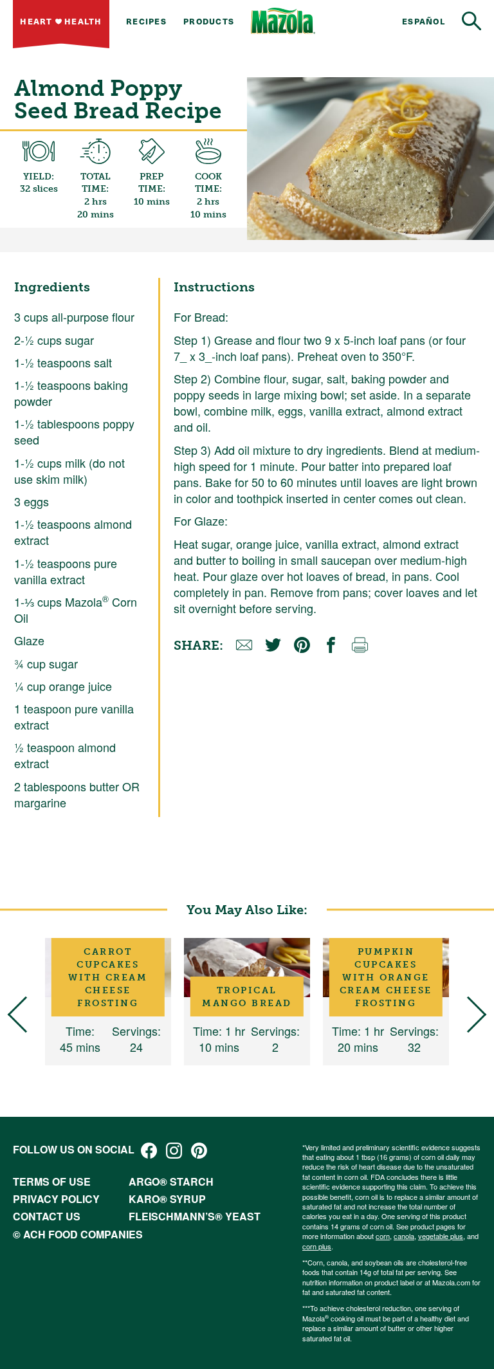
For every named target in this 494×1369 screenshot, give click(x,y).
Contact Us (46, 1216)
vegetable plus (440, 1236)
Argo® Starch (171, 1181)
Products (208, 21)
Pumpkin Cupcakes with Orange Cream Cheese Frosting (386, 977)
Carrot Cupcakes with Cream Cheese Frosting (107, 977)
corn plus (316, 1246)
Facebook (149, 1151)
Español (423, 21)
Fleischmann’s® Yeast (195, 1216)
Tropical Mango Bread (247, 996)
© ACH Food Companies (78, 1234)
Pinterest (199, 1151)
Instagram (174, 1151)
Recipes (146, 21)
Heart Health (61, 21)
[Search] (471, 21)
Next (468, 1015)
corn (383, 1236)
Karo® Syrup (167, 1198)
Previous (26, 1015)
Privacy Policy (56, 1198)
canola (404, 1236)
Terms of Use (52, 1181)
